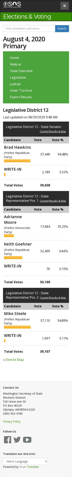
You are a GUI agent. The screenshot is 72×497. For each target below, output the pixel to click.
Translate (33, 467)
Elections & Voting (27, 16)
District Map (14, 359)
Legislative (18, 77)
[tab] (64, 6)
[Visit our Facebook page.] (7, 442)
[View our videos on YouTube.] (27, 442)
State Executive (21, 71)
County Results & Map (53, 131)
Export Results (21, 97)
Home (14, 57)
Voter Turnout (21, 90)
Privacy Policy (12, 421)
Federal (15, 64)
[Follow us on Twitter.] (17, 442)
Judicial (15, 84)
